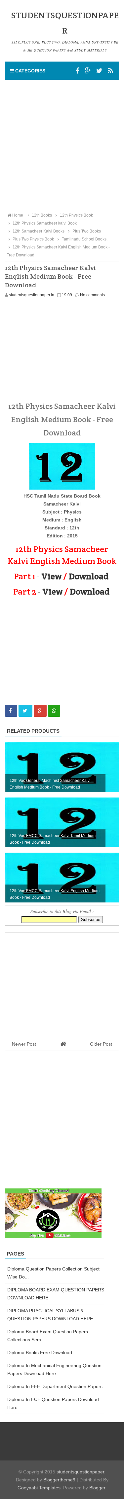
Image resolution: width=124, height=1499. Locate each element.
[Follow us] (99, 70)
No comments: (93, 295)
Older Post (101, 1044)
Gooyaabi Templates (39, 1487)
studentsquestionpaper (80, 1471)
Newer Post (24, 1044)
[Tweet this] (25, 711)
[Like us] (77, 70)
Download (88, 576)
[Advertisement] (62, 145)
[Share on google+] (40, 711)
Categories (29, 70)
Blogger (97, 1487)
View (51, 576)
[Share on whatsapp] (54, 711)
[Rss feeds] (110, 70)
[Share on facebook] (11, 711)
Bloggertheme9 (59, 1479)
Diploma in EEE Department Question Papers (55, 1386)
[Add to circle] (88, 70)
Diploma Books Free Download (39, 1352)
